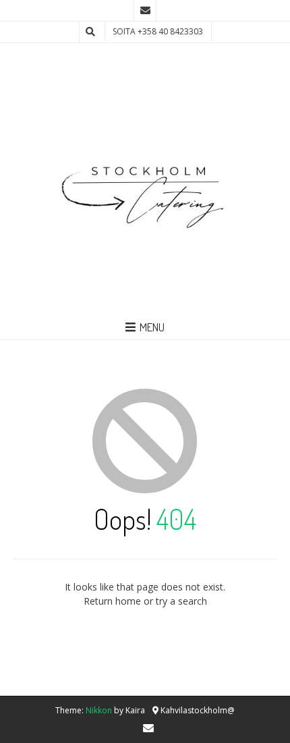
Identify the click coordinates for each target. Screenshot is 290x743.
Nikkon (99, 710)
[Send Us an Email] (145, 11)
